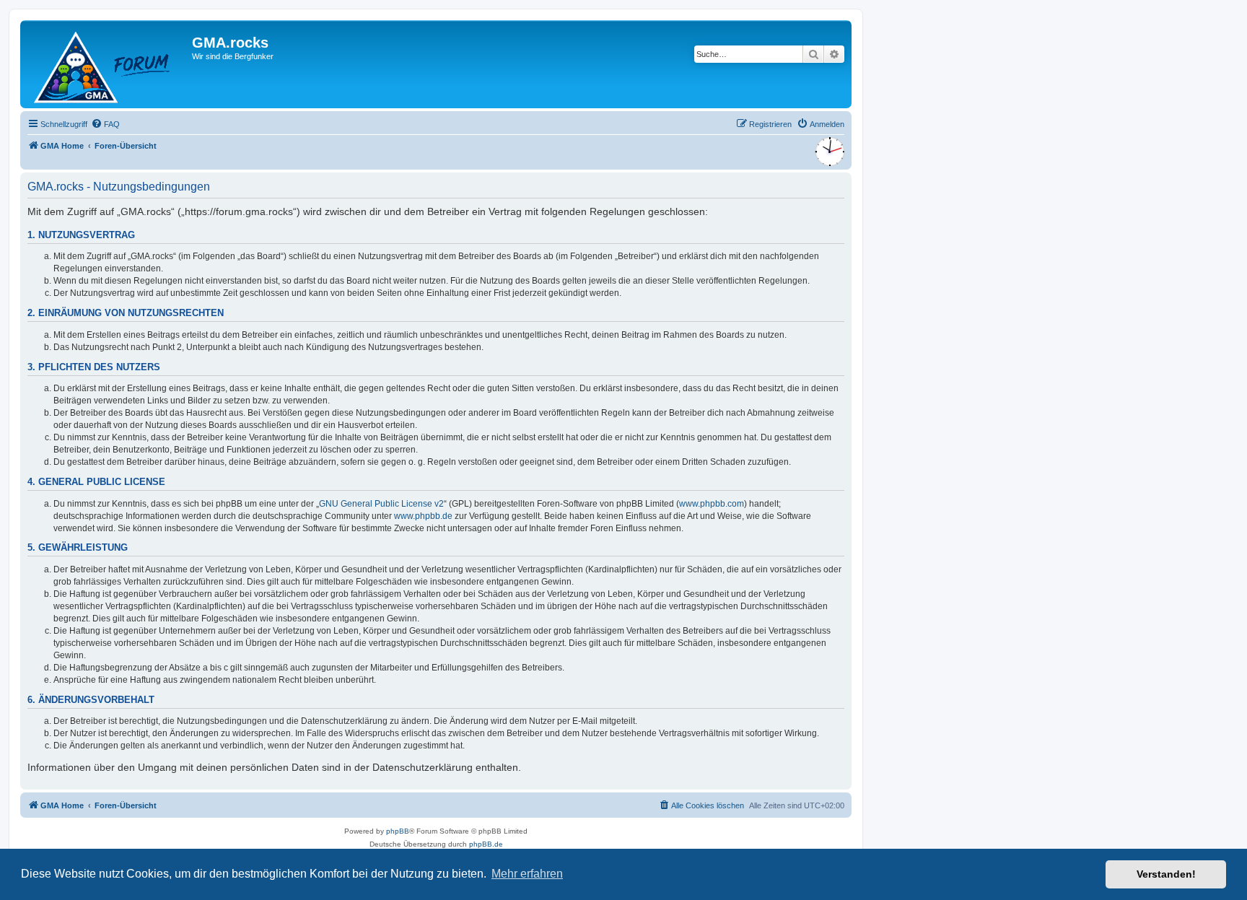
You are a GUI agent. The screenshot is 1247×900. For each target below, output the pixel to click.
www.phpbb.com (711, 504)
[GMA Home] (108, 64)
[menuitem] (105, 124)
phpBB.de (486, 844)
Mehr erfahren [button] (527, 874)
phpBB (397, 831)
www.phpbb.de (423, 516)
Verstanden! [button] (1166, 874)
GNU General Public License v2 (381, 504)
